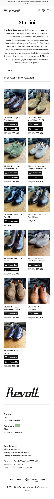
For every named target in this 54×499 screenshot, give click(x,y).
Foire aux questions (13, 432)
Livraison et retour (12, 420)
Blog (6, 429)
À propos (8, 414)
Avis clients (9, 426)
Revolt (22, 487)
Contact (7, 417)
